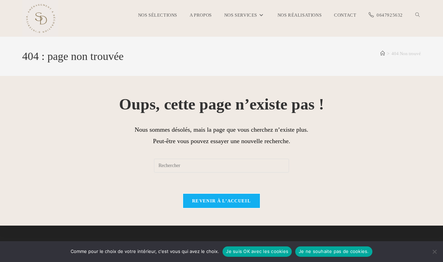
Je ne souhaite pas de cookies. (334, 251)
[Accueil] (382, 53)
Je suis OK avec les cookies (257, 251)
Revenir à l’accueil (221, 200)
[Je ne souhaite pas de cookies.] (434, 251)
